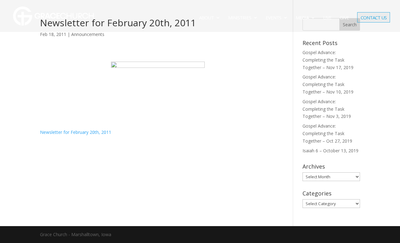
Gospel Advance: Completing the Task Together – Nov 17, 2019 (327, 59)
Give (344, 18)
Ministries (239, 18)
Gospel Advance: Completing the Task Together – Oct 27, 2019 (327, 133)
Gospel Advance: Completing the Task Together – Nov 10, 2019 (327, 84)
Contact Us (374, 18)
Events (273, 18)
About (206, 18)
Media (302, 18)
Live (327, 18)
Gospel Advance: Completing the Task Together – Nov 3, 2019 (326, 109)
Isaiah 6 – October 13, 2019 (330, 151)
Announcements (87, 34)
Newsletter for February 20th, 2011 (75, 132)
